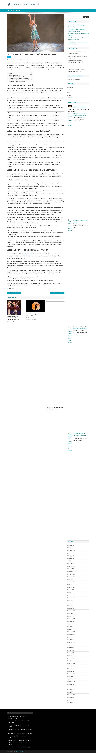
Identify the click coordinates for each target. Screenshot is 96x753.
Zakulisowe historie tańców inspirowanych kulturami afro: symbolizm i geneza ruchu (14, 318)
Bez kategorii (71, 87)
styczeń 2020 (71, 702)
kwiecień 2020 (71, 694)
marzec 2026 (71, 558)
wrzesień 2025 (71, 574)
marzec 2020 (71, 697)
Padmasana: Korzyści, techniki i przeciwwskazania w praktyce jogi (76, 61)
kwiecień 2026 (71, 555)
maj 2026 (70, 553)
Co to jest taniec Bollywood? (14, 75)
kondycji (23, 255)
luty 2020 (70, 700)
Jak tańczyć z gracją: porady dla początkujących (34, 314)
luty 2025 (70, 592)
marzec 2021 (71, 666)
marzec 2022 (71, 634)
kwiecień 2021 (71, 663)
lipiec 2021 (70, 655)
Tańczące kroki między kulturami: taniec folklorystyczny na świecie (57, 292)
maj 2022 (70, 629)
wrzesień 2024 (71, 595)
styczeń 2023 (71, 608)
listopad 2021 (71, 645)
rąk (24, 137)
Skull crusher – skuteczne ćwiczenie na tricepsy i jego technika (77, 52)
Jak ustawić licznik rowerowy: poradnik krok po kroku (78, 66)
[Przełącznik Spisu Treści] (30, 73)
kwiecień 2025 (71, 587)
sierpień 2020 (71, 684)
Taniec (9, 56)
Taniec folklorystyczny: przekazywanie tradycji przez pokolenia (55, 408)
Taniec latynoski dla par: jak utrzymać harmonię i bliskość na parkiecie (80, 435)
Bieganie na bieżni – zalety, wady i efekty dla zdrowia (20, 733)
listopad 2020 (71, 676)
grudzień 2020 (71, 673)
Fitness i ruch (71, 90)
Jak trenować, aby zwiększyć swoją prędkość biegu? (19, 740)
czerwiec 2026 (71, 550)
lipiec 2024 (70, 600)
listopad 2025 (71, 568)
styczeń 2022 (71, 639)
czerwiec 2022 (71, 626)
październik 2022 (72, 616)
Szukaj (68, 14)
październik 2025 (72, 571)
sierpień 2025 (71, 576)
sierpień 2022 (71, 621)
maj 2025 (70, 584)
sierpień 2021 (71, 652)
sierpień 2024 (71, 597)
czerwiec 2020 (71, 689)
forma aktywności (28, 253)
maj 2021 (70, 660)
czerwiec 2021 (71, 658)
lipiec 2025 (70, 579)
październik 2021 (72, 647)
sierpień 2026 (71, 545)
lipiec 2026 (70, 547)
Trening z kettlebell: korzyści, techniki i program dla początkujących (76, 70)
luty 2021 (70, 668)
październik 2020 (72, 679)
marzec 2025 (71, 589)
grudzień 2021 (71, 642)
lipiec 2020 (70, 687)
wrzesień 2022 (71, 618)
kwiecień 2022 (71, 631)
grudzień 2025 (71, 566)
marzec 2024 (71, 603)
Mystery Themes (19, 751)
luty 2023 (70, 605)
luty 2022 (70, 637)
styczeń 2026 (71, 563)
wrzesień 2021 (71, 650)
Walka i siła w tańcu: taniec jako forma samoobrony (15, 292)
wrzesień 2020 (71, 681)
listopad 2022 (71, 613)
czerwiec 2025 (71, 582)
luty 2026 (70, 561)
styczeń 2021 (71, 671)
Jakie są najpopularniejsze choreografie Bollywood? (19, 78)
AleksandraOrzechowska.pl (21, 59)
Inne (69, 92)
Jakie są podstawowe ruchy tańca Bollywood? (18, 76)
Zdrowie (70, 97)
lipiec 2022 (70, 624)
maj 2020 (70, 692)
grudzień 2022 (71, 610)
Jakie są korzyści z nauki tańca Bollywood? (17, 81)
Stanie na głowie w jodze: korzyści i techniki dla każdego (20, 747)
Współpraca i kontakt (15, 10)
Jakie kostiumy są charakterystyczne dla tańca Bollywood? (20, 79)
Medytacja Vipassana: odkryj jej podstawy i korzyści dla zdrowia (77, 57)
